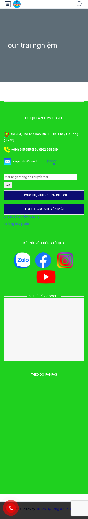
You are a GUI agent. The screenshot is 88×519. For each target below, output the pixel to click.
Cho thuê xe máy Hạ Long (21, 216)
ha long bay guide (16, 224)
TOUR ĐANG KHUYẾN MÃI (44, 209)
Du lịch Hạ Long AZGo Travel (57, 509)
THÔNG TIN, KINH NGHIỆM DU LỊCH (44, 195)
